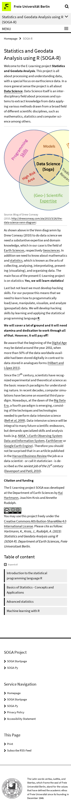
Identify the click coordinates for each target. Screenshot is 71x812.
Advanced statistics (20, 601)
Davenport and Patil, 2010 (22, 471)
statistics (16, 260)
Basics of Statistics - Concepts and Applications (30, 590)
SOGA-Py (12, 668)
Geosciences (51, 250)
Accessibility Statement (21, 719)
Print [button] (10, 744)
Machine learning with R (23, 611)
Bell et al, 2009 (14, 420)
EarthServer (54, 440)
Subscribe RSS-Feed (19, 750)
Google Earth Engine (18, 446)
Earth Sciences (14, 250)
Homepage (10, 38)
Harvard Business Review (29, 456)
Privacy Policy (15, 712)
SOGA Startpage (17, 661)
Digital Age (59, 343)
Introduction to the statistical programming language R (27, 575)
